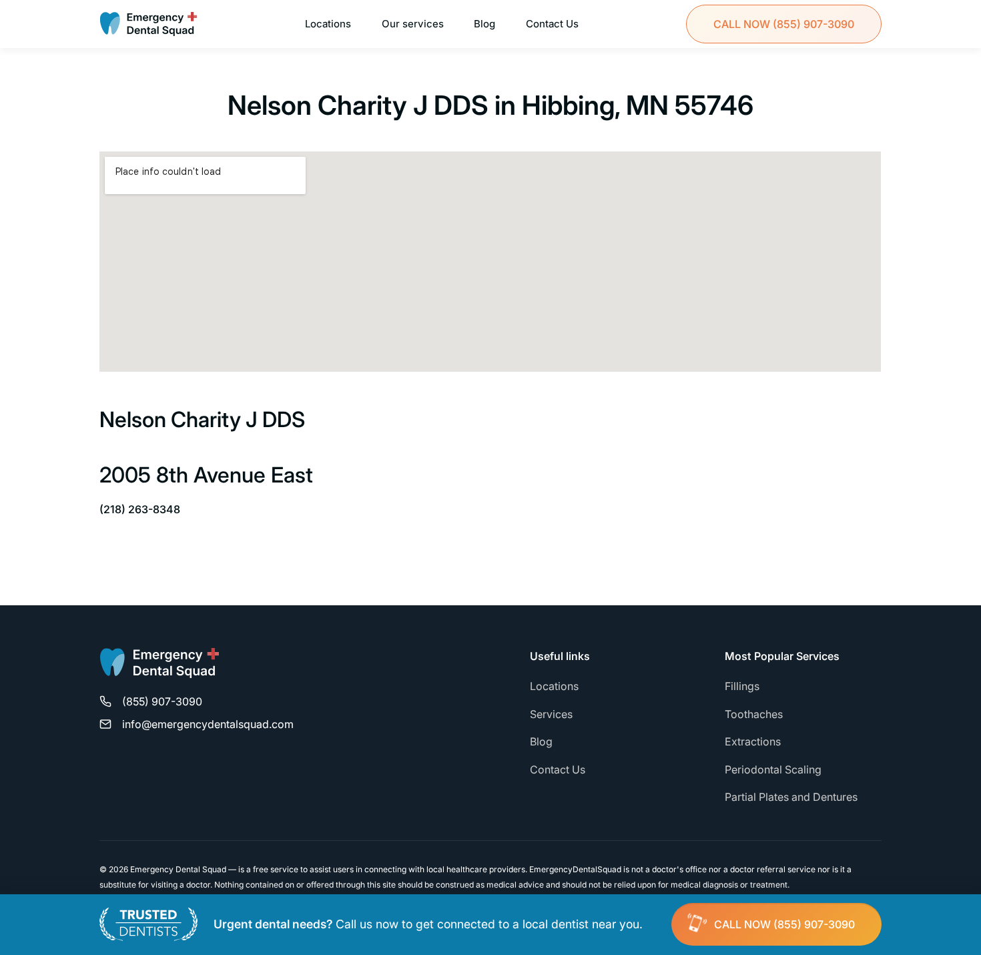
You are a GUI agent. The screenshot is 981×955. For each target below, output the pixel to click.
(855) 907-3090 (783, 24)
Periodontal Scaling (773, 769)
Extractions (753, 741)
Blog (484, 23)
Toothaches (754, 714)
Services (551, 714)
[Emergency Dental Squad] (148, 24)
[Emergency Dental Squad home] (159, 669)
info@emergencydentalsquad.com (208, 724)
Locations (328, 23)
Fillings (742, 686)
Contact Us (552, 23)
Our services (413, 23)
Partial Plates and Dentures (791, 797)
